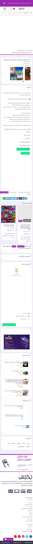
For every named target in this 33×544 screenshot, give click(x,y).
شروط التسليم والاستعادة (26, 509)
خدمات (26, 50)
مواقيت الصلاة (29, 521)
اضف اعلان (10, 539)
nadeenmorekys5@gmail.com (21, 316)
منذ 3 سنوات (26, 234)
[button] (25, 81)
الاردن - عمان (26, 63)
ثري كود (11, 543)
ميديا (9, 443)
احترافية (28, 446)
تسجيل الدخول (21, 246)
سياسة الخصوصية (28, 505)
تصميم (24, 443)
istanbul (28, 529)
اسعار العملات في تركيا (27, 517)
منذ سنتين (27, 65)
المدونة (30, 515)
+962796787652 (25, 153)
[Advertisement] (16, 31)
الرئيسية (30, 50)
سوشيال (13, 443)
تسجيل (13, 246)
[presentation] (30, 74)
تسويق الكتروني (20, 50)
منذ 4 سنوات (10, 230)
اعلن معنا (30, 511)
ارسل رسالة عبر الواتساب (22, 149)
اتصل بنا (30, 513)
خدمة (28, 443)
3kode (22, 543)
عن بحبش (30, 503)
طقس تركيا (29, 519)
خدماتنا (30, 507)
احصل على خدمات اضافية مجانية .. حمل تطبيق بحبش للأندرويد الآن (19, 3)
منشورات (19, 443)
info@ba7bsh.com (26, 531)
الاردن (11, 9)
